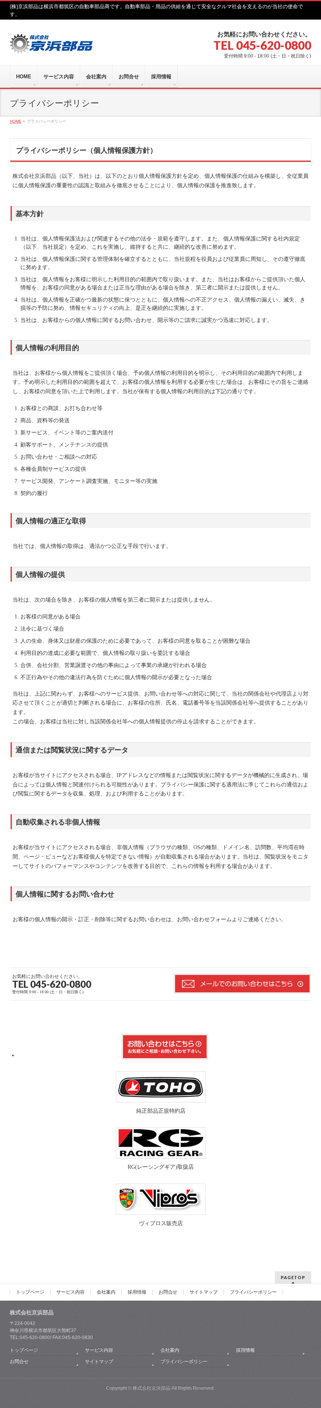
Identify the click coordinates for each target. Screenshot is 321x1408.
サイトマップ (203, 1292)
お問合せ (168, 1292)
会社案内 (106, 1292)
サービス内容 (70, 1292)
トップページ (30, 1292)
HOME (16, 121)
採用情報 (137, 1292)
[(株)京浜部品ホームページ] (53, 44)
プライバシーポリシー (253, 1292)
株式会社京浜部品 (151, 1388)
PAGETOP (293, 1277)
